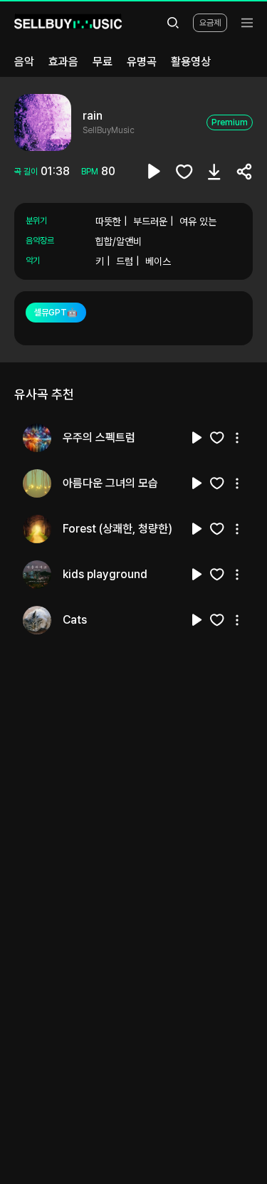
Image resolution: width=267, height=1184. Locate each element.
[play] (154, 171)
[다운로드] (214, 171)
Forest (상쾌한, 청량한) (117, 528)
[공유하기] (244, 171)
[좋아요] (184, 171)
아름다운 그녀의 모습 (110, 483)
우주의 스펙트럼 (99, 437)
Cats (75, 620)
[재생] (197, 438)
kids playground (105, 574)
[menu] (247, 22)
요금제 (210, 23)
